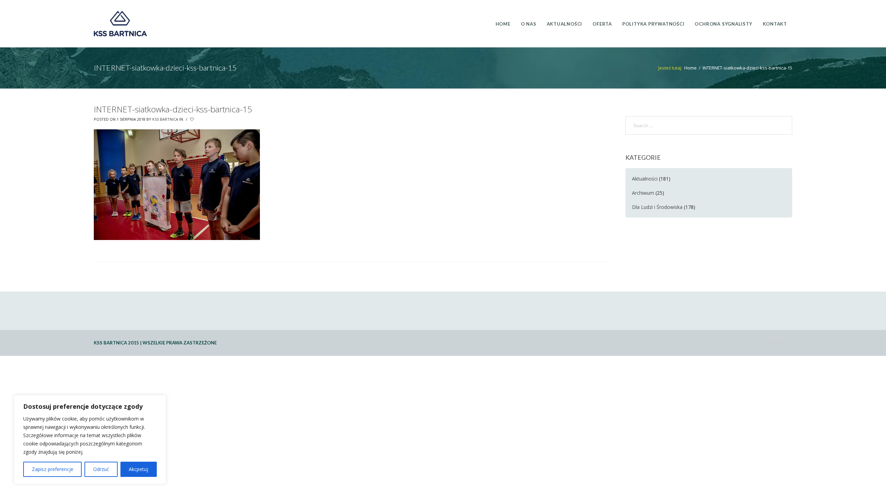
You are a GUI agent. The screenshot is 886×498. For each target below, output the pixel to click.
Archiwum (643, 193)
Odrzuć (101, 469)
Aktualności (645, 178)
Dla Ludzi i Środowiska (657, 207)
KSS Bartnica (165, 119)
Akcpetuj (138, 469)
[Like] (192, 119)
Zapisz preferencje (52, 469)
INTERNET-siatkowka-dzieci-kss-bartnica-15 (173, 109)
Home (690, 68)
